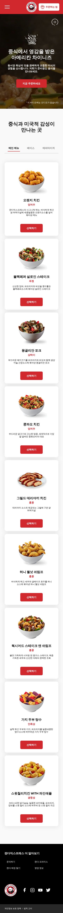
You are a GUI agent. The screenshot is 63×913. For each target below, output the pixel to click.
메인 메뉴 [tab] (14, 148)
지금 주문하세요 (31, 83)
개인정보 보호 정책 (13, 908)
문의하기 (11, 862)
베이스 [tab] (30, 148)
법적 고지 (28, 908)
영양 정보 (39, 868)
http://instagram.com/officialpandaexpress (32, 890)
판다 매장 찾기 (13, 868)
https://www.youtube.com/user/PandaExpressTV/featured (40, 890)
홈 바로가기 (31, 7)
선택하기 (31, 228)
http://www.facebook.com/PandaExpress (24, 890)
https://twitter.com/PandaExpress (48, 890)
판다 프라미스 (41, 862)
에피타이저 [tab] (49, 148)
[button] (7, 7)
